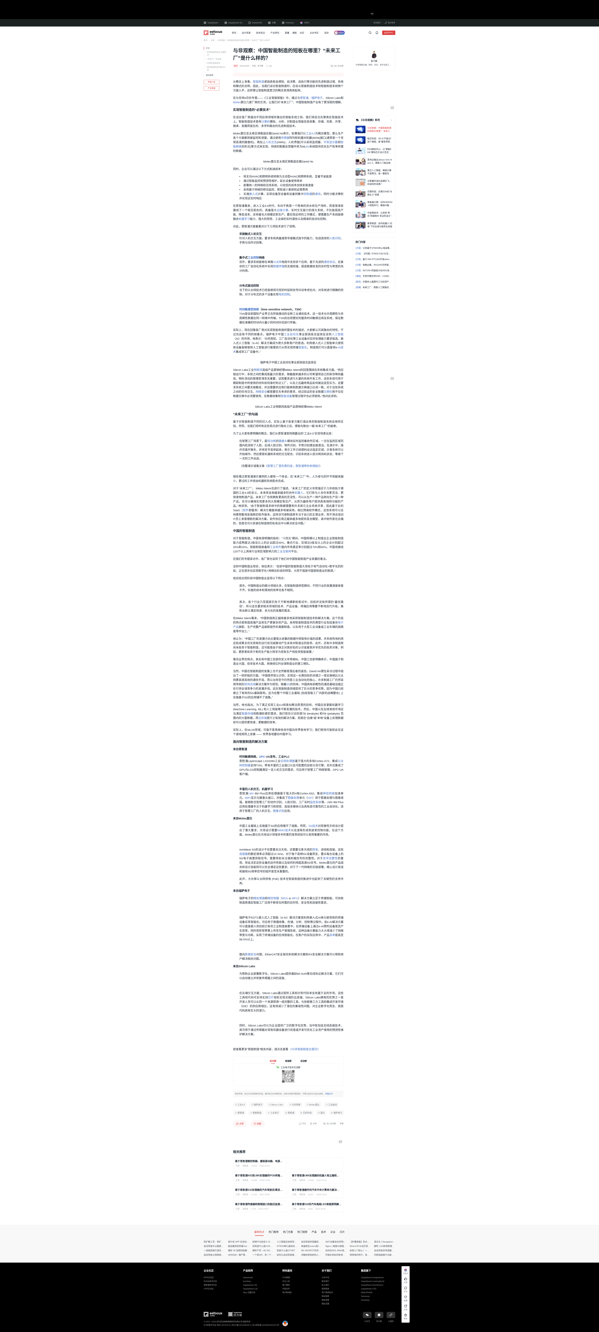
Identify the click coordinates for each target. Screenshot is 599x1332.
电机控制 (284, 294)
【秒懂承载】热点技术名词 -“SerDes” (368, 1241)
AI (308, 146)
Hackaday (365, 1300)
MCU (285, 898)
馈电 (315, 849)
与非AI (306, 23)
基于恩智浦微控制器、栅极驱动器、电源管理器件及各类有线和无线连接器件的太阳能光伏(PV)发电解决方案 (260, 1161)
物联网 (258, 369)
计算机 (265, 121)
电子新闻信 (287, 1292)
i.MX (251, 793)
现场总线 (250, 684)
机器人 (299, 492)
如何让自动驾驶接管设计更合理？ (293, 1255)
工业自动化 (291, 334)
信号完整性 (330, 858)
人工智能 (338, 334)
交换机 (328, 391)
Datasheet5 (257, 23)
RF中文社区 (209, 1277)
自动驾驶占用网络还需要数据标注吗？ (222, 1255)
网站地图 (325, 1296)
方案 (237, 1166)
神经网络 (329, 793)
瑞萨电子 (317, 97)
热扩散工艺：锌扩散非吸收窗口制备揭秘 (223, 1241)
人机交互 (271, 142)
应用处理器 (288, 761)
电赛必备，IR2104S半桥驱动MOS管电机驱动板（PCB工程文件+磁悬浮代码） (374, 265)
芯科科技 (307, 1112)
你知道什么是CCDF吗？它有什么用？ (270, 1246)
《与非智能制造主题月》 (304, 1049)
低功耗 (272, 441)
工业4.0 (310, 133)
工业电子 (274, 1112)
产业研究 (274, 33)
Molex (237, 102)
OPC (262, 756)
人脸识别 (335, 238)
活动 (326, 33)
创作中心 (389, 33)
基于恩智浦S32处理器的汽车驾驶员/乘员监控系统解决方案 (260, 1190)
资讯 (234, 33)
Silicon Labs (277, 1104)
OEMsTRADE (367, 1292)
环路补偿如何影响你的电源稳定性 (341, 1255)
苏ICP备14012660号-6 (241, 1325)
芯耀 (274, 23)
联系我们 (325, 1281)
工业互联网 (284, 551)
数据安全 (250, 954)
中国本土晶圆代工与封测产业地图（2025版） (374, 281)
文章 (212, 40)
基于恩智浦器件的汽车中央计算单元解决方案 (316, 1190)
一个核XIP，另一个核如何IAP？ (267, 1255)
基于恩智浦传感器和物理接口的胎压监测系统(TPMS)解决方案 (260, 1204)
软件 (246, 510)
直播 (287, 33)
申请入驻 (211, 82)
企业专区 (314, 33)
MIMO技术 (284, 830)
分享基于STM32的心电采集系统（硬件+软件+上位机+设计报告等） (374, 248)
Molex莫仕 (314, 1104)
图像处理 (293, 797)
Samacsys (365, 1296)
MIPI (248, 797)
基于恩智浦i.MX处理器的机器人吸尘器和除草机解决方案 (316, 1175)
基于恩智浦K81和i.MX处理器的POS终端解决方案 (260, 1175)
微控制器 (273, 898)
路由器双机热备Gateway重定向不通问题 (247, 1246)
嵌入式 (253, 194)
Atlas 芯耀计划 (249, 1292)
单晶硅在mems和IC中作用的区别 (317, 1246)
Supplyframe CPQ (368, 1289)
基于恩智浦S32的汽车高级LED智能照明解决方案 (316, 1204)
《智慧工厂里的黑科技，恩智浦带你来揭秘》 (292, 466)
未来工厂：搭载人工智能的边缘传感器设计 (374, 287)
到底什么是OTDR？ (286, 1250)
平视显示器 (331, 142)
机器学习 (244, 219)
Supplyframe (212, 23)
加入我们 (325, 1285)
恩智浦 (304, 97)
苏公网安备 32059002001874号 (265, 1325)
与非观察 (296, 1104)
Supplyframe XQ (235, 23)
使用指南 (325, 1289)
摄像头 (283, 441)
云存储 (262, 718)
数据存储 (247, 713)
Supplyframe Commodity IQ (372, 1281)
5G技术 (313, 825)
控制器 (308, 194)
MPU (295, 898)
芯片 (271, 997)
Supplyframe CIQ (250, 1289)
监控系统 (315, 802)
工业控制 (253, 257)
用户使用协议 (327, 1292)
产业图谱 (211, 88)
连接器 (243, 854)
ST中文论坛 (209, 1289)
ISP (310, 797)
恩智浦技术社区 (210, 1285)
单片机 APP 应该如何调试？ (241, 1241)
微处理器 (259, 898)
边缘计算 (282, 210)
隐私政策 (325, 1300)
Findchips (290, 23)
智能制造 (258, 81)
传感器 (285, 137)
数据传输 (278, 266)
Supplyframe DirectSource (372, 1285)
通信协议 (329, 262)
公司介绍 (325, 1277)
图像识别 (278, 811)
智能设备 (286, 396)
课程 (294, 33)
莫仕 (322, 1112)
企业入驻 (286, 1281)
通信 (318, 194)
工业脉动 (332, 1104)
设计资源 (246, 33)
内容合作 (286, 1289)
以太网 (277, 262)
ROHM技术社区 (210, 1281)
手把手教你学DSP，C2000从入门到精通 (374, 276)
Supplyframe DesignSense (372, 1277)
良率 (332, 935)
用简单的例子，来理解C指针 (363, 1255)
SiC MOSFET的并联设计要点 (315, 1250)
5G (288, 684)
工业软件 (275, 547)
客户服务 (286, 1285)
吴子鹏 (260, 66)
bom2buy (247, 1281)
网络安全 (261, 391)
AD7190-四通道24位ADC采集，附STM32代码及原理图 (374, 270)
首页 (205, 40)
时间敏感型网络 (249, 309)
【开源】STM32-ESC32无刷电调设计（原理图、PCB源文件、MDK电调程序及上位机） (374, 253)
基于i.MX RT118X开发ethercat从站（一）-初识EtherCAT (374, 259)
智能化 (303, 347)
